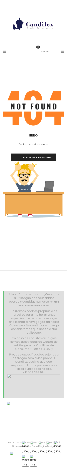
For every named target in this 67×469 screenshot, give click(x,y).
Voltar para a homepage (37, 157)
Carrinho (43, 51)
